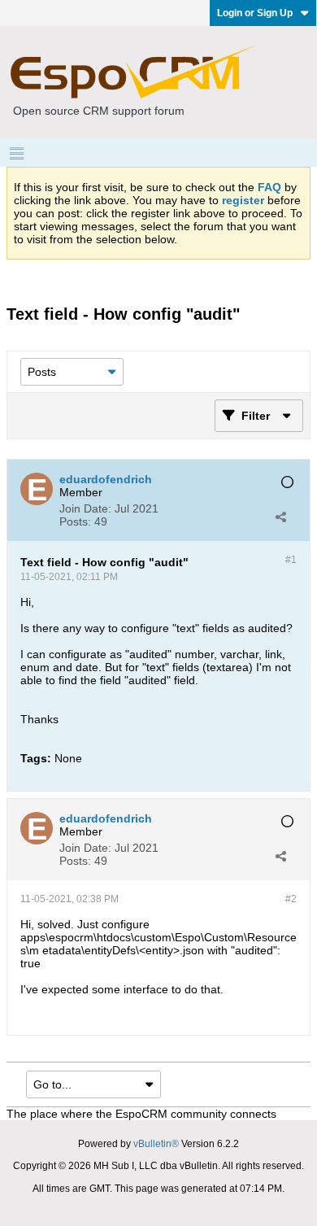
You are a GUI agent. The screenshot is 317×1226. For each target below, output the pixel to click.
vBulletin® (156, 1144)
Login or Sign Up (255, 13)
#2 (291, 899)
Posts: (75, 521)
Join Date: (85, 508)
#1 (291, 559)
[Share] (280, 516)
